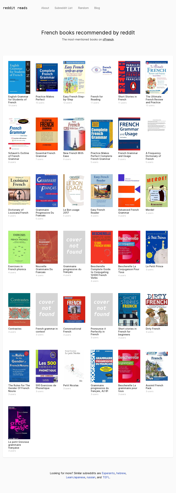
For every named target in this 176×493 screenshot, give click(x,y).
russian (91, 477)
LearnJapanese (75, 477)
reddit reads (15, 8)
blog (97, 8)
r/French (108, 39)
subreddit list (64, 8)
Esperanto (108, 473)
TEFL (106, 477)
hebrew (121, 473)
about (45, 8)
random (83, 8)
